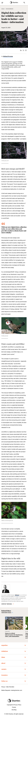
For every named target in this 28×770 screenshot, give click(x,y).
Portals (14, 707)
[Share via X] (23, 50)
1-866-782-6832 (10, 687)
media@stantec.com (16, 690)
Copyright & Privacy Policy (14, 705)
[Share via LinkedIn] (21, 50)
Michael (17, 595)
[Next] (25, 626)
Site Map (14, 709)
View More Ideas (6, 612)
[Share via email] (26, 50)
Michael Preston (8, 56)
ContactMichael (6, 604)
